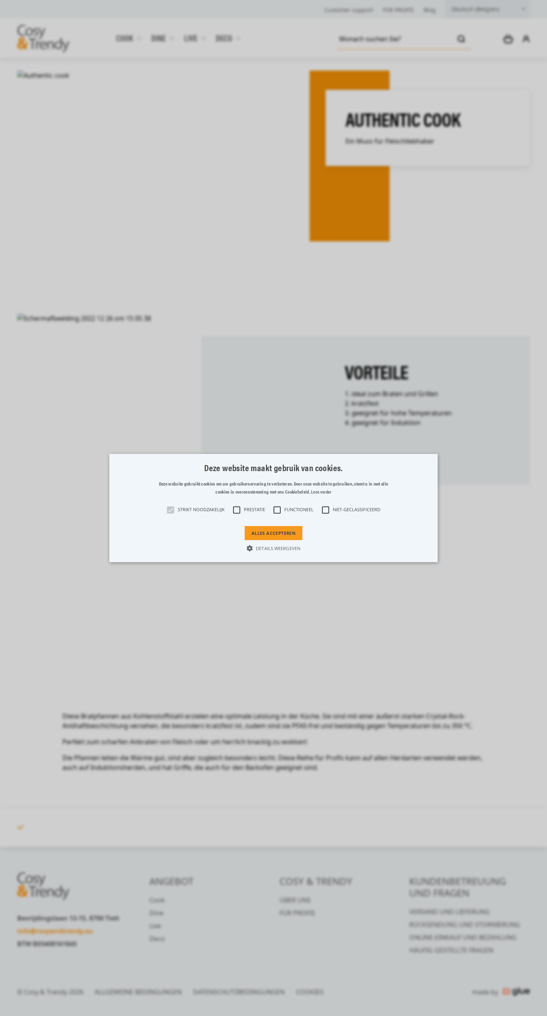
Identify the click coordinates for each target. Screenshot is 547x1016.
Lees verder (321, 492)
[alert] (273, 508)
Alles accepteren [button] (273, 533)
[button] (273, 508)
